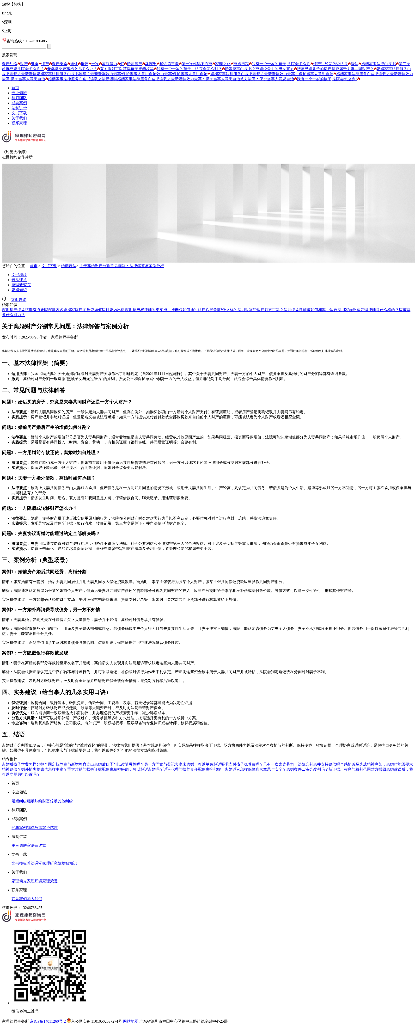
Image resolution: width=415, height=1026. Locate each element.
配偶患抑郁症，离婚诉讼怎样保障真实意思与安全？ (242, 769)
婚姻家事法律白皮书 (378, 64)
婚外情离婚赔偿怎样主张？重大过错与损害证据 (61, 769)
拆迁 (84, 64)
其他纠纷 (65, 801)
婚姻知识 (19, 290)
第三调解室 (21, 845)
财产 (24, 64)
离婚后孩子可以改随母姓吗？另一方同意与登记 (134, 764)
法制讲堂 (19, 108)
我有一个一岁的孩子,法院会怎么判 (281, 64)
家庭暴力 (109, 64)
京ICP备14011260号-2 (48, 1021)
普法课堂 (19, 280)
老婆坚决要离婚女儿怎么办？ (72, 69)
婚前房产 (134, 64)
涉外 (74, 64)
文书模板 (19, 275)
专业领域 (19, 93)
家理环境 (34, 881)
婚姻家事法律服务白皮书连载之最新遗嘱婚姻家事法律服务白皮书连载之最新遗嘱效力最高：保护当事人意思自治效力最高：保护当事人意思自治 (171, 79)
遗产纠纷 (9, 64)
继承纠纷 (34, 801)
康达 (354, 64)
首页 (15, 88)
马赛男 (151, 64)
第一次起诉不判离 (197, 64)
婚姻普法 (68, 266)
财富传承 (50, 801)
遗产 (45, 64)
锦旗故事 (34, 828)
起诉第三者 (169, 64)
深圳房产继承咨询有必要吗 (25, 310)
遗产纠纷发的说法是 (330, 64)
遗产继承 (59, 64)
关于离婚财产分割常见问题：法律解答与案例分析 (121, 266)
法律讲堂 (38, 845)
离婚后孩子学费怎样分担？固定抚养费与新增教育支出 (48, 764)
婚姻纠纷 (19, 801)
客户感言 (50, 828)
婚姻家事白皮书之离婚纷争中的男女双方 (259, 69)
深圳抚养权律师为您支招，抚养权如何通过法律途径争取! (173, 310)
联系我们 (19, 899)
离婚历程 (241, 64)
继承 (34, 64)
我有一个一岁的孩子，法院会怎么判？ (189, 69)
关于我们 (19, 118)
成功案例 (19, 103)
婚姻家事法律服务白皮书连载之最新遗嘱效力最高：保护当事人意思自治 (271, 74)
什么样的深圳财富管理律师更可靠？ (253, 310)
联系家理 (19, 123)
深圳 (7, 22)
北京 (7, 13)
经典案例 (19, 828)
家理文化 (223, 64)
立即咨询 (18, 300)
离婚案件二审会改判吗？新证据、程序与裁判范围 (328, 769)
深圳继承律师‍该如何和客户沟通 (310, 310)
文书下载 (19, 113)
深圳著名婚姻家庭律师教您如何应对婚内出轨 (86, 310)
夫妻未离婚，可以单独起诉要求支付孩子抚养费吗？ (219, 764)
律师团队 (19, 98)
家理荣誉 (50, 881)
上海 (7, 31)
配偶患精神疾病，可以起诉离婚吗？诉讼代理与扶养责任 (150, 769)
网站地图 (130, 1021)
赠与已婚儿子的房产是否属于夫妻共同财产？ (335, 69)
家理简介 (19, 881)
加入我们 (34, 899)
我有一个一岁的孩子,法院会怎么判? (327, 79)
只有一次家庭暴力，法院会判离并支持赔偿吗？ (303, 764)
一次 (95, 64)
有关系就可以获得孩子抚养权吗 (127, 69)
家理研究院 (21, 285)
